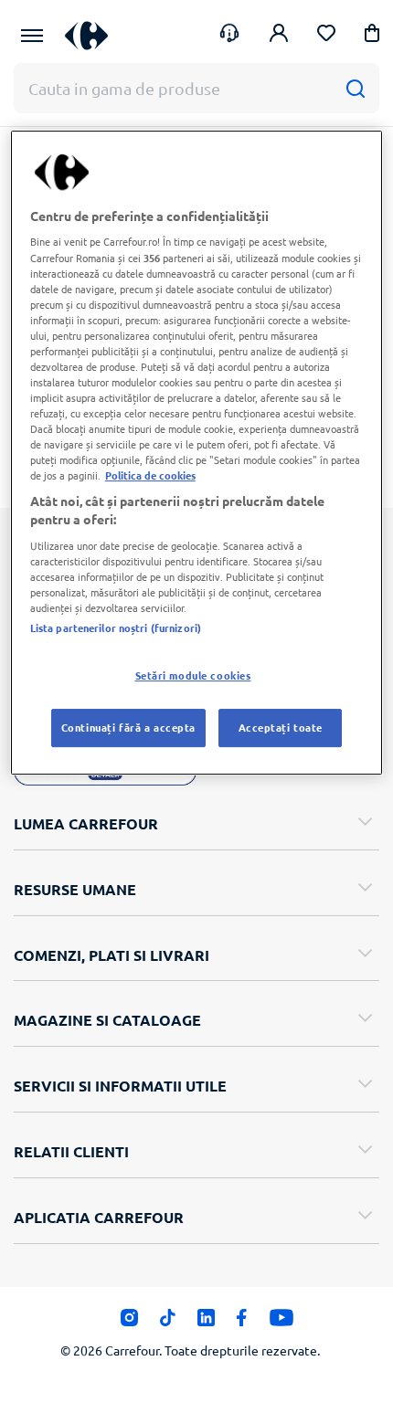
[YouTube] (282, 1322)
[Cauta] (355, 88)
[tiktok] (167, 1322)
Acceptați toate (281, 727)
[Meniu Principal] (32, 35)
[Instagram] (129, 1322)
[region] (197, 452)
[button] (372, 36)
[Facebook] (242, 1322)
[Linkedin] (206, 1322)
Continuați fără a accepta (128, 727)
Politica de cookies (150, 475)
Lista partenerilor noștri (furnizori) (115, 627)
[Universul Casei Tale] (86, 35)
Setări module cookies (193, 675)
